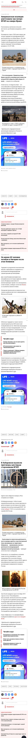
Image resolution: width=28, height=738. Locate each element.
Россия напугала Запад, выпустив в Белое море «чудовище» (13, 239)
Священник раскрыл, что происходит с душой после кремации (13, 724)
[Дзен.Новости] (2, 204)
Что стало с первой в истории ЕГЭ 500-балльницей (11, 234)
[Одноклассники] (15, 204)
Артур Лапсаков (5, 409)
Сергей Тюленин (5, 681)
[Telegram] (9, 204)
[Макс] (5, 204)
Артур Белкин (5, 170)
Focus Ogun (9, 406)
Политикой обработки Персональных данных (10, 6)
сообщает (7, 509)
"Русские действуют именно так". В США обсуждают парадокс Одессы (11, 229)
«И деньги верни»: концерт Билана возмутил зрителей (12, 224)
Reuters (24, 284)
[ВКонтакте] (12, 204)
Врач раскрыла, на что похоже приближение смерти (12, 244)
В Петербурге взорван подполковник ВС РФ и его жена (13, 249)
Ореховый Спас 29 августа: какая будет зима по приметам (13, 734)
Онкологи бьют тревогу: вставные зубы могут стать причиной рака (13, 720)
